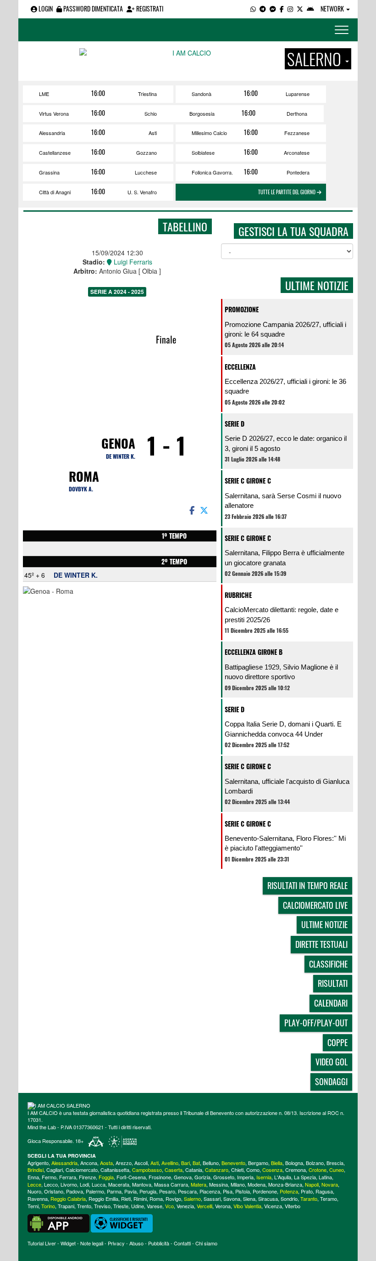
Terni (33, 1206)
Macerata (118, 1184)
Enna (33, 1177)
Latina (325, 1177)
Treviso (102, 1206)
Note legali (91, 1243)
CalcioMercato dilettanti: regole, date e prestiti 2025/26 (281, 614)
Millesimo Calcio (209, 132)
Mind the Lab (42, 1127)
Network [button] (333, 8)
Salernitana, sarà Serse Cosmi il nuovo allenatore (283, 500)
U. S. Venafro (142, 192)
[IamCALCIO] (188, 1105)
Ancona (88, 1162)
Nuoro (34, 1191)
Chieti (237, 1169)
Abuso (136, 1243)
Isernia (263, 1177)
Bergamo (258, 1162)
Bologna (294, 1162)
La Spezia (305, 1177)
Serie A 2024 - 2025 (117, 291)
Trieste (120, 1206)
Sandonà (201, 93)
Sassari (212, 1198)
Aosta (106, 1162)
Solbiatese (203, 152)
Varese (154, 1206)
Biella (276, 1162)
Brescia (334, 1162)
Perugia (147, 1191)
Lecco (51, 1184)
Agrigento (38, 1162)
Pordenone (265, 1191)
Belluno (211, 1162)
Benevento (233, 1162)
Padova (74, 1191)
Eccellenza (240, 367)
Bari (185, 1162)
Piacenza (209, 1191)
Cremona (295, 1169)
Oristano (53, 1191)
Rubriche (238, 595)
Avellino (169, 1162)
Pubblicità (158, 1243)
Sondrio (289, 1198)
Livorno (69, 1184)
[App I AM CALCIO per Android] (310, 8)
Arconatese (297, 152)
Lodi (84, 1184)
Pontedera (298, 172)
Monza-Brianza (285, 1184)
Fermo (49, 1177)
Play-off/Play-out (316, 1023)
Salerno (192, 1198)
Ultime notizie (324, 924)
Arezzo (124, 1162)
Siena (249, 1198)
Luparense (298, 93)
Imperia (245, 1177)
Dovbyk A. (81, 489)
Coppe (337, 1042)
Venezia (185, 1206)
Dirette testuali (321, 944)
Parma (114, 1191)
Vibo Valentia (247, 1206)
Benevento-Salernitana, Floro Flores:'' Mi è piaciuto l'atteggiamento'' (285, 843)
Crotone (317, 1169)
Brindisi (36, 1169)
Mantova (141, 1184)
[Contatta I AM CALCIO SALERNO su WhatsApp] (253, 8)
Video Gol (331, 1062)
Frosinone (160, 1177)
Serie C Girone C (248, 480)
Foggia (106, 1177)
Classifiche (328, 964)
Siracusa (268, 1198)
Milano (238, 1184)
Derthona (297, 113)
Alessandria (52, 132)
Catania (193, 1169)
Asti (153, 132)
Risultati (333, 983)
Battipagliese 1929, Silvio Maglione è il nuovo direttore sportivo (281, 672)
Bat (196, 1162)
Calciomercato (82, 1169)
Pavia (130, 1191)
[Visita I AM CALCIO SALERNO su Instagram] (290, 8)
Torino (48, 1206)
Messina (218, 1184)
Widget (68, 1243)
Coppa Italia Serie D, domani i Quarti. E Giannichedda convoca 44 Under (283, 728)
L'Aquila (282, 1177)
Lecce (34, 1184)
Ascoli (141, 1162)
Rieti (126, 1198)
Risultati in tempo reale (307, 885)
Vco (169, 1206)
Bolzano (315, 1162)
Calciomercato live (315, 905)
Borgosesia (202, 113)
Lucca (98, 1184)
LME (44, 93)
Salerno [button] (315, 58)
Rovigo (173, 1198)
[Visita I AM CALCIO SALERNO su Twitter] (300, 8)
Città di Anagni (55, 192)
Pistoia (242, 1191)
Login (45, 8)
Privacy (116, 1243)
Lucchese (146, 172)
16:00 (98, 93)
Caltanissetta (114, 1169)
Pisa (227, 1191)
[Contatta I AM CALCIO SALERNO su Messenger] (273, 8)
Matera (198, 1184)
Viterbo (292, 1206)
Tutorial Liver (42, 1243)
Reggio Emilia (103, 1198)
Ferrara (67, 1177)
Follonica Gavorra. (212, 172)
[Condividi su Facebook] (191, 510)
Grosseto (223, 1177)
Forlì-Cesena (131, 1177)
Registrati (149, 8)
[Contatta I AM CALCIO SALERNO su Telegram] (263, 8)
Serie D (234, 423)
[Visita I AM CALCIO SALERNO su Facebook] (282, 8)
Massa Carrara (171, 1184)
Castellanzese (55, 152)
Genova (183, 1177)
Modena (256, 1184)
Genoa (118, 443)
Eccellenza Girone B (253, 652)
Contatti (182, 1243)
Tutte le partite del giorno (287, 192)
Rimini (140, 1198)
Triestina (147, 93)
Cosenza (272, 1169)
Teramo (328, 1198)
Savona (231, 1198)
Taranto (308, 1198)
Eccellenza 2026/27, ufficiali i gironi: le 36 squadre (285, 386)
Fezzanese (297, 132)
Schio (150, 113)
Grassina (49, 172)
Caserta (173, 1169)
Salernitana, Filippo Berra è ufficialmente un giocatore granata (284, 557)
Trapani (66, 1206)
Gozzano (146, 152)
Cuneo (336, 1169)
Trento (84, 1206)
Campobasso (147, 1169)
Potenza (289, 1191)
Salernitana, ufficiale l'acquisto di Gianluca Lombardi (287, 786)
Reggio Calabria (68, 1198)
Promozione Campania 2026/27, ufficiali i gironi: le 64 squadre (285, 329)
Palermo (95, 1191)
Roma (84, 476)
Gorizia (202, 1177)
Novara (329, 1184)
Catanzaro (216, 1169)
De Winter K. (120, 456)
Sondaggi (331, 1081)
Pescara (187, 1191)
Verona (223, 1206)
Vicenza (273, 1206)
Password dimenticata (92, 8)
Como (253, 1169)
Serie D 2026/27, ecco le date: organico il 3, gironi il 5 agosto (286, 443)
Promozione (242, 309)
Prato (307, 1191)
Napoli (312, 1184)
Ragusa (324, 1191)
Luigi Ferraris (132, 261)
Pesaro (167, 1191)
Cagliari (54, 1169)
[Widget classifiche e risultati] (122, 1222)
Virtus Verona (54, 113)
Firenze (87, 1177)
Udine (137, 1206)
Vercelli (204, 1206)
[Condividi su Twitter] (205, 510)
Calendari (331, 1003)
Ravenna (38, 1198)
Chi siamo (206, 1243)
